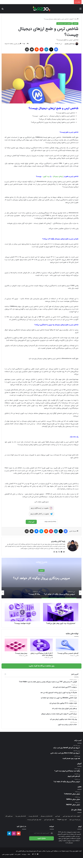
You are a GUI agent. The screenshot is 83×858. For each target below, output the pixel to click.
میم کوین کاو (9, 816)
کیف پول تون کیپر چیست (34, 819)
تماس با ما (17, 854)
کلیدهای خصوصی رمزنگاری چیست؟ (67, 653)
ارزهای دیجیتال (58, 176)
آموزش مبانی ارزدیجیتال (64, 23)
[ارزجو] (41, 9)
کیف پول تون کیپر (49, 819)
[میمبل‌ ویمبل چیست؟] (16, 645)
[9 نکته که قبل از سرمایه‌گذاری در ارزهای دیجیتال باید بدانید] (41, 645)
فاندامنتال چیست (33, 816)
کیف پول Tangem (62, 819)
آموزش (71, 19)
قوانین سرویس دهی (7, 854)
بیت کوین (46, 176)
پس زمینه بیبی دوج (75, 819)
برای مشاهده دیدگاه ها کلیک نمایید (41, 666)
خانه (75, 19)
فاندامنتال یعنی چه (20, 816)
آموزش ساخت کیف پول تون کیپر (71, 816)
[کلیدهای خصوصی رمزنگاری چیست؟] (67, 645)
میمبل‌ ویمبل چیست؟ (21, 653)
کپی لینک (31, 522)
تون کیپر (57, 816)
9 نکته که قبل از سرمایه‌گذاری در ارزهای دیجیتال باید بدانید (42, 654)
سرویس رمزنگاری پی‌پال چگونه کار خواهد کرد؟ (41, 578)
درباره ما (24, 854)
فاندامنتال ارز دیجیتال (46, 816)
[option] (41, 578)
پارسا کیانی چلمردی (70, 44)
